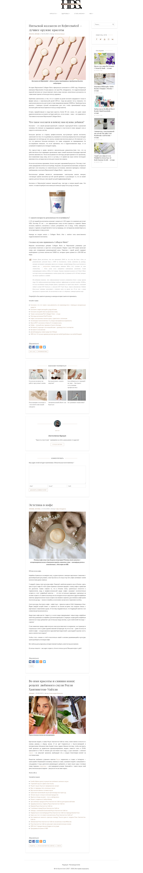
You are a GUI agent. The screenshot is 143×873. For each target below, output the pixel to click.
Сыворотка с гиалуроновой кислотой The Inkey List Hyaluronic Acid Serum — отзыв (104, 134)
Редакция (65, 865)
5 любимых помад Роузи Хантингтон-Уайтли (45, 808)
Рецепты (32, 845)
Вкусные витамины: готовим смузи (42, 790)
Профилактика (42, 351)
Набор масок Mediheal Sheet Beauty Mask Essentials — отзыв (104, 111)
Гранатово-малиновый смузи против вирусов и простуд (48, 792)
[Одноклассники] (41, 347)
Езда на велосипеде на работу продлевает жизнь (37, 382)
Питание (37, 34)
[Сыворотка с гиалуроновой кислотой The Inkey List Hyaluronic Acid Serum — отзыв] (104, 124)
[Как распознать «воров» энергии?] (57, 374)
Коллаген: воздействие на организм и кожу (44, 312)
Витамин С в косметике (38, 330)
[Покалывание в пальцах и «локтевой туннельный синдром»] (38, 396)
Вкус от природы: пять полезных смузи (43, 788)
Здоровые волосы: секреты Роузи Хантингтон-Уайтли (48, 804)
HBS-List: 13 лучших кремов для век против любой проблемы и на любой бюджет (56, 334)
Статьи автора (57, 444)
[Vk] (112, 39)
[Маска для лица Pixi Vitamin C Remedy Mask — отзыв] (104, 58)
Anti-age (32, 351)
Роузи (58, 759)
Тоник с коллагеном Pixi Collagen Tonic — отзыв (45, 314)
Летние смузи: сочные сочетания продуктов (44, 795)
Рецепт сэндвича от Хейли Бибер (41, 799)
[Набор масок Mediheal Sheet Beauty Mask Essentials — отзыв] (104, 101)
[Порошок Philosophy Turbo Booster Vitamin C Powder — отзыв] (104, 79)
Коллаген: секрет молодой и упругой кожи (44, 309)
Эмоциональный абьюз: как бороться (57, 403)
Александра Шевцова (56, 693)
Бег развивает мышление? (76, 402)
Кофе (31, 666)
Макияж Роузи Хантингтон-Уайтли (41, 806)
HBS (90, 13)
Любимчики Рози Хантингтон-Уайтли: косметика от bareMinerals (51, 822)
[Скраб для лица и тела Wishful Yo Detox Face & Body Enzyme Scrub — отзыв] (104, 148)
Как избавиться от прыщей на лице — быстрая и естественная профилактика (76, 384)
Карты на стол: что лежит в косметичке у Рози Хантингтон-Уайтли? (52, 815)
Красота (53, 13)
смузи (31, 753)
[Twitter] (44, 347)
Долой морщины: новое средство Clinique (44, 332)
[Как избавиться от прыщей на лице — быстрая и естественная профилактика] (77, 374)
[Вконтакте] (30, 347)
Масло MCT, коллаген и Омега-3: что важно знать (46, 323)
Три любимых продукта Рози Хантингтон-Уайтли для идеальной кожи (53, 801)
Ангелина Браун (60, 34)
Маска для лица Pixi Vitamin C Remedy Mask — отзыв (104, 67)
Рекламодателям (74, 865)
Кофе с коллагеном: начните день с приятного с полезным (49, 318)
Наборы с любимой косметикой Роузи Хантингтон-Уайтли (49, 810)
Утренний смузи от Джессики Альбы (42, 783)
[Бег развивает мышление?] (77, 396)
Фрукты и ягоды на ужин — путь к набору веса (45, 797)
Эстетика (37, 509)
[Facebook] (33, 347)
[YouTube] (104, 39)
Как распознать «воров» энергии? (56, 382)
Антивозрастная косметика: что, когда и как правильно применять (51, 321)
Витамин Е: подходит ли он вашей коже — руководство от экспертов (52, 327)
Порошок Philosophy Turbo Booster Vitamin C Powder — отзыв (104, 89)
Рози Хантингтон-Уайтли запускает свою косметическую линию (51, 824)
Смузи (59, 845)
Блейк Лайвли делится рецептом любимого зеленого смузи (49, 781)
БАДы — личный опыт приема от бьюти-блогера (46, 325)
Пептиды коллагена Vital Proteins (41, 316)
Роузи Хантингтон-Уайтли (46, 845)
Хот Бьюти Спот (60, 868)
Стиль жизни (79, 13)
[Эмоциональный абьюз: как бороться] (57, 396)
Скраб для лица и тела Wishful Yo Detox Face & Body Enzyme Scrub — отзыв (104, 158)
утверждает (46, 266)
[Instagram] (108, 39)
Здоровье (65, 13)
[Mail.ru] (37, 347)
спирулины (42, 766)
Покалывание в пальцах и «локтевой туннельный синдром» (37, 405)
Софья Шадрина (60, 509)
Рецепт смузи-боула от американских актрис (45, 786)
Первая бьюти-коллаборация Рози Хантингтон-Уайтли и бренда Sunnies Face (55, 813)
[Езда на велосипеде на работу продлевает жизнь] (38, 374)
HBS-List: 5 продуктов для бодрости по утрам (45, 826)
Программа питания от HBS (39, 828)
